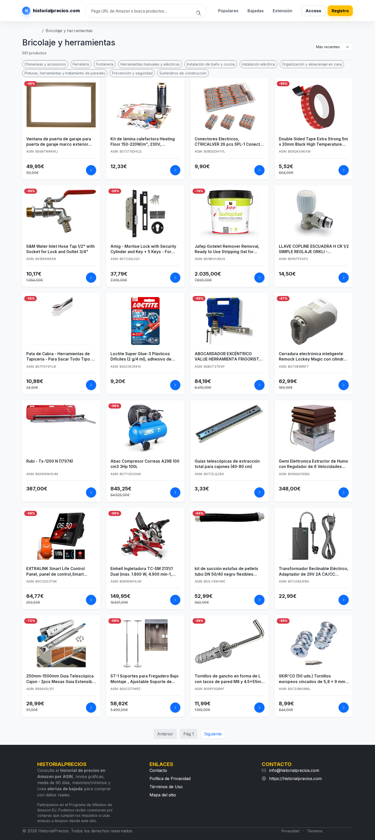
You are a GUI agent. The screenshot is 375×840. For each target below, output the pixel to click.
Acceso (313, 10)
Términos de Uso (166, 786)
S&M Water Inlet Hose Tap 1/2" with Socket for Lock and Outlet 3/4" (60, 249)
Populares (228, 10)
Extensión (282, 10)
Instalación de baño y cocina (211, 64)
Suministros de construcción (183, 73)
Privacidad (290, 831)
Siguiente (213, 733)
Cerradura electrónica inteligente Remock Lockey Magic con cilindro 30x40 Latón (312, 356)
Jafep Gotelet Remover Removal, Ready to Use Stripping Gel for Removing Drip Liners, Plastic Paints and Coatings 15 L (229, 249)
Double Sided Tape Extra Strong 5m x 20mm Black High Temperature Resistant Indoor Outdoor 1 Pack (313, 142)
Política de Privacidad (170, 778)
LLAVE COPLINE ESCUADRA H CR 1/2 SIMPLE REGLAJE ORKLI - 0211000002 (314, 249)
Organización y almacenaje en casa (312, 64)
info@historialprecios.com (294, 770)
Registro (340, 10)
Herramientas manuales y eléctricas (150, 64)
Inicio (31, 30)
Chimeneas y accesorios (45, 64)
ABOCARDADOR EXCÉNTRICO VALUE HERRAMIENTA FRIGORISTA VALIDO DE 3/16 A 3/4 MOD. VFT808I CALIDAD (228, 356)
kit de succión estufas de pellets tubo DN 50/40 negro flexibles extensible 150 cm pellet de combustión (226, 571)
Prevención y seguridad (132, 73)
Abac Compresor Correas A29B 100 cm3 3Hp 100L (144, 464)
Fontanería (105, 64)
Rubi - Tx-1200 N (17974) (49, 461)
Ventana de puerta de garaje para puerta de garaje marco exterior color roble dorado (58, 142)
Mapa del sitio (162, 794)
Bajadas (255, 10)
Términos (314, 831)
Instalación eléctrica (258, 64)
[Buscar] (199, 12)
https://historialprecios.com (295, 778)
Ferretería (81, 64)
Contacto (158, 770)
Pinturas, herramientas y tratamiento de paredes (64, 73)
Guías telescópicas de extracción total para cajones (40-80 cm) (227, 464)
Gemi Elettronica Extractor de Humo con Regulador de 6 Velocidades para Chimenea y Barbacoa (313, 464)
